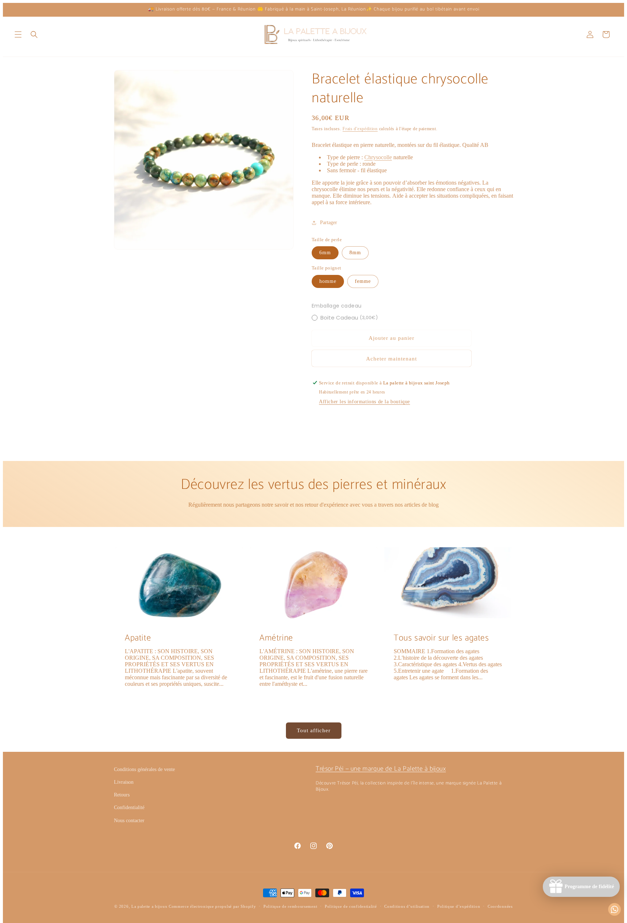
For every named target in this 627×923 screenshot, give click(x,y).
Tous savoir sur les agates (441, 638)
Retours (122, 795)
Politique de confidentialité (351, 906)
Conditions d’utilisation (407, 906)
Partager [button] (328, 222)
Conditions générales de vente (144, 769)
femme (363, 281)
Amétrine (276, 638)
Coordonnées (500, 906)
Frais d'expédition (360, 128)
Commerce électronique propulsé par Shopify (212, 906)
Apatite (138, 638)
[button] (18, 34)
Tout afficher (314, 730)
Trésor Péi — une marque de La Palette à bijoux (381, 768)
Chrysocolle (378, 157)
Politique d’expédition (458, 906)
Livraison (124, 782)
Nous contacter (129, 820)
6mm (325, 252)
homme (327, 281)
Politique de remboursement (290, 906)
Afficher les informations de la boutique (364, 401)
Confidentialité (129, 807)
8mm (355, 252)
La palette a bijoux (149, 906)
